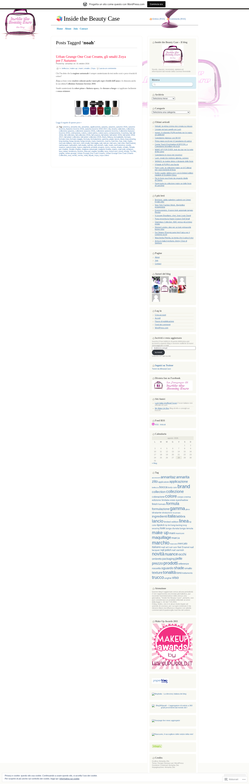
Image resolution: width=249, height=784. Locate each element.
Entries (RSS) (158, 19)
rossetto (156, 568)
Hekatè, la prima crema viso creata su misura (173, 126)
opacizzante (71, 147)
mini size (76, 143)
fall (131, 133)
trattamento (187, 573)
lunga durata (74, 141)
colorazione (75, 133)
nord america (119, 145)
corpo (180, 496)
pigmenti (86, 147)
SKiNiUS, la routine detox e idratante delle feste (174, 161)
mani (81, 68)
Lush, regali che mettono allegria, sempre (172, 158)
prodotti (94, 147)
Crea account (160, 315)
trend (121, 151)
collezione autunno (66, 131)
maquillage (161, 537)
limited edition (171, 522)
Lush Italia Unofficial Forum (166, 403)
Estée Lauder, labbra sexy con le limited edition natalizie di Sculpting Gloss (174, 174)
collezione (130, 129)
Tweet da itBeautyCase (161, 369)
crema (187, 497)
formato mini (64, 139)
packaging (168, 558)
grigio (111, 139)
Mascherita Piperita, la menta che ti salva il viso (174, 238)
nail (100, 143)
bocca (163, 487)
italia (172, 516)
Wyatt (91, 155)
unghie (61, 153)
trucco (158, 577)
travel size (113, 151)
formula (87, 139)
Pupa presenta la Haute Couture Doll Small (172, 219)
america (66, 127)
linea (122, 139)
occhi (182, 554)
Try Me (133, 151)
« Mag (154, 463)
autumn (104, 127)
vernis (80, 155)
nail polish (73, 145)
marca (107, 141)
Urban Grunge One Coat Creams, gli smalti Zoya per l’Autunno (91, 59)
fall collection (69, 135)
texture (80, 151)
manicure (100, 141)
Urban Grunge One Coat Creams (91, 153)
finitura (110, 137)
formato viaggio (76, 139)
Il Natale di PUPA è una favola (167, 164)
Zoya (93, 68)
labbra (180, 516)
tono (106, 151)
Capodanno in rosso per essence (168, 155)
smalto (87, 68)
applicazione (95, 127)
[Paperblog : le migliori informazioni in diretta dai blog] (160, 683)
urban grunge (70, 153)
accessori (156, 478)
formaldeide (118, 137)
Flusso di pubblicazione (164, 321)
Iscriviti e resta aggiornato (168, 338)
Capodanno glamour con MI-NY (168, 138)
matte (130, 141)
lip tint (168, 525)
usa (69, 155)
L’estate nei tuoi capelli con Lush (168, 129)
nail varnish (98, 145)
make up (73, 68)
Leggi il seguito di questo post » (68, 122)
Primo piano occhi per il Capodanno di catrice (173, 141)
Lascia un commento (107, 68)
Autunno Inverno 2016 (75, 129)
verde (74, 155)
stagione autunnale (89, 149)
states (114, 149)
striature (129, 149)
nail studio (82, 145)
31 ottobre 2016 (82, 64)
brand (114, 129)
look (162, 528)
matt (125, 141)
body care (172, 487)
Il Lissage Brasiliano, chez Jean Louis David (173, 215)
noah (111, 145)
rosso (107, 147)
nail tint (90, 145)
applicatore (163, 482)
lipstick (161, 525)
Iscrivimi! (158, 352)
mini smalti (85, 143)
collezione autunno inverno (107, 131)
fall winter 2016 (116, 135)
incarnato (176, 513)
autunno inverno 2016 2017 (96, 129)
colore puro (103, 133)
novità (128, 145)
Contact (158, 264)
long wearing (130, 139)
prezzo (157, 563)
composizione (114, 133)
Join (156, 260)
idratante (156, 512)
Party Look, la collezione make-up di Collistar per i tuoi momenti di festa (173, 169)
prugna (101, 147)
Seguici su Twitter (164, 365)
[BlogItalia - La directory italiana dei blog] (169, 694)
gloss (187, 509)
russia (113, 147)
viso (175, 577)
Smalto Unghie (75, 149)
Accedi (157, 318)
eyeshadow (182, 500)
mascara (173, 544)
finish (104, 137)
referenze (183, 563)
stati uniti (121, 149)
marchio (114, 141)
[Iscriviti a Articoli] (153, 425)
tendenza (72, 151)
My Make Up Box (162, 408)
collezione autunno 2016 (85, 131)
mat (120, 141)
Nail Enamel (130, 143)
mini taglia (94, 143)
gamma (105, 139)
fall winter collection (72, 137)
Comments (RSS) (178, 19)
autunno (112, 127)
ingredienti (159, 516)
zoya (96, 155)
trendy (126, 151)
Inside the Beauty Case (92, 18)
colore (83, 133)
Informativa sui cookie (69, 779)
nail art (106, 143)
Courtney (125, 133)
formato (127, 137)
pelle (178, 558)
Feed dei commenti (162, 325)
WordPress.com (161, 328)
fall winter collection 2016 (91, 137)
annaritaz (69, 64)
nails (106, 145)
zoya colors (104, 155)
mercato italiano (65, 143)
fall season (95, 135)
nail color (121, 143)
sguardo (167, 568)
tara (60, 151)
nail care (113, 143)
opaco (79, 147)
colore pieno (92, 133)
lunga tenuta (85, 141)
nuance (62, 147)
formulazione (96, 139)
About (157, 257)
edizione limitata (160, 500)
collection (121, 129)
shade (119, 147)
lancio (117, 139)
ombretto (157, 558)
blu (109, 129)
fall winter (105, 135)
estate (172, 500)
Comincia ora (156, 4)
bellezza (65, 68)
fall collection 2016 (82, 135)
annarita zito (76, 127)
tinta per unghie (90, 151)
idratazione (167, 513)
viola (86, 155)
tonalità (100, 151)
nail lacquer (63, 145)
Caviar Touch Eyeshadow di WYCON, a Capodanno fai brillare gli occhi (171, 145)
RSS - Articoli (160, 425)
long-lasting (63, 141)
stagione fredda (104, 149)
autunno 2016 (121, 127)
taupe (65, 151)
